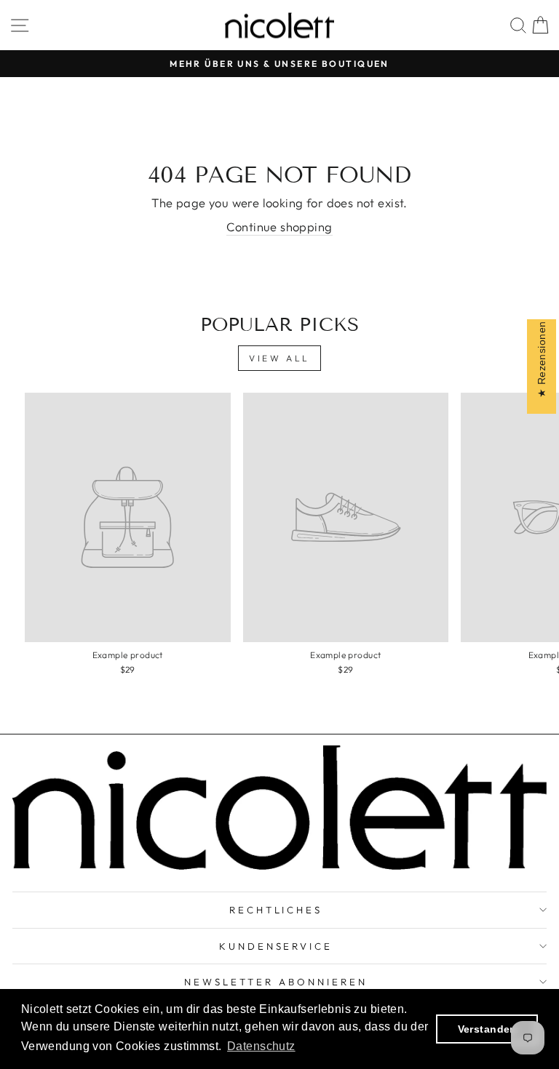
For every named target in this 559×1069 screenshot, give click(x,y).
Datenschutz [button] (261, 1046)
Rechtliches (276, 910)
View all (279, 358)
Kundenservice (276, 946)
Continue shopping (279, 226)
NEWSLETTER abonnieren (275, 982)
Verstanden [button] (487, 1029)
